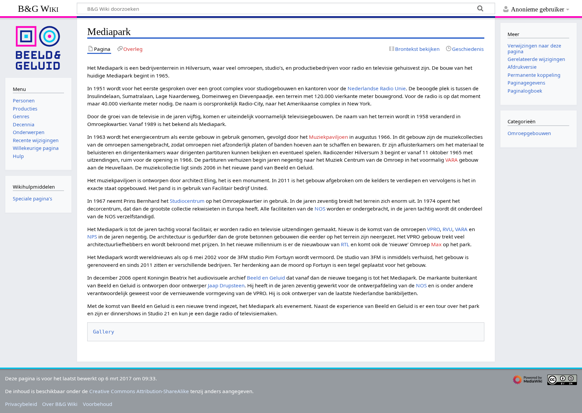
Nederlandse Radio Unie (377, 88)
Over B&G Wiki (59, 404)
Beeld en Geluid (266, 277)
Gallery (103, 332)
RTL (345, 244)
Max (436, 244)
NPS (92, 236)
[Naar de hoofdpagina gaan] (38, 47)
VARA (451, 159)
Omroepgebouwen (529, 133)
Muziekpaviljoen (328, 136)
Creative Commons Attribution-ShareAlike (139, 391)
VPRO (433, 229)
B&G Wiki (38, 8)
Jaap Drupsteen (226, 285)
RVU (447, 229)
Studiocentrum (187, 200)
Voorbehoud (97, 404)
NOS (320, 208)
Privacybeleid (21, 404)
